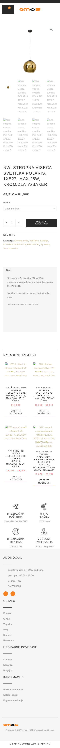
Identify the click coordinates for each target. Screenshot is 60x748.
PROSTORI (33, 244)
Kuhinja (44, 240)
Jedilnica (34, 240)
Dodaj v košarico (41, 223)
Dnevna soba (21, 240)
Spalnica (45, 244)
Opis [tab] (8, 270)
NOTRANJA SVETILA (14, 244)
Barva (6, 202)
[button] (49, 9)
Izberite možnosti (16, 412)
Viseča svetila (10, 248)
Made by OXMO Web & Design (30, 744)
